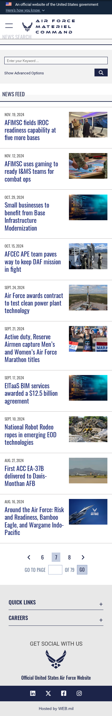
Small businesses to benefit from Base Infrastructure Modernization (27, 216)
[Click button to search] (101, 72)
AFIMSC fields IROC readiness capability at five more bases (30, 130)
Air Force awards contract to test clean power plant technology (34, 303)
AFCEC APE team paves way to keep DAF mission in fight (33, 261)
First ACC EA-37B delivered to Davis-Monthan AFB (26, 475)
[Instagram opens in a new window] (79, 693)
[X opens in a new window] (48, 693)
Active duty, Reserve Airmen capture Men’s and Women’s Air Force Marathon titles (31, 348)
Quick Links (22, 602)
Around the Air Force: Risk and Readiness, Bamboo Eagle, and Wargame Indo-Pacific (34, 521)
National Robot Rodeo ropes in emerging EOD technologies (31, 434)
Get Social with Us (56, 643)
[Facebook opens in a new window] (63, 693)
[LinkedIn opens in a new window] (32, 693)
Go (82, 569)
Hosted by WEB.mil (56, 708)
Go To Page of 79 (49, 569)
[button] (26, 10)
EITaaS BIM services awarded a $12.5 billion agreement (31, 393)
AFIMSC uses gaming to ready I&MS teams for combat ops (31, 171)
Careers (18, 617)
